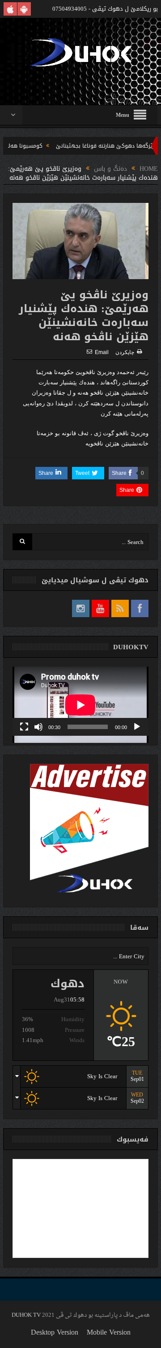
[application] (80, 701)
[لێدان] (136, 726)
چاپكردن (124, 352)
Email (102, 352)
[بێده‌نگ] (38, 726)
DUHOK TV (26, 1315)
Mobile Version (109, 1332)
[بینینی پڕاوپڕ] (24, 726)
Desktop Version (54, 1332)
